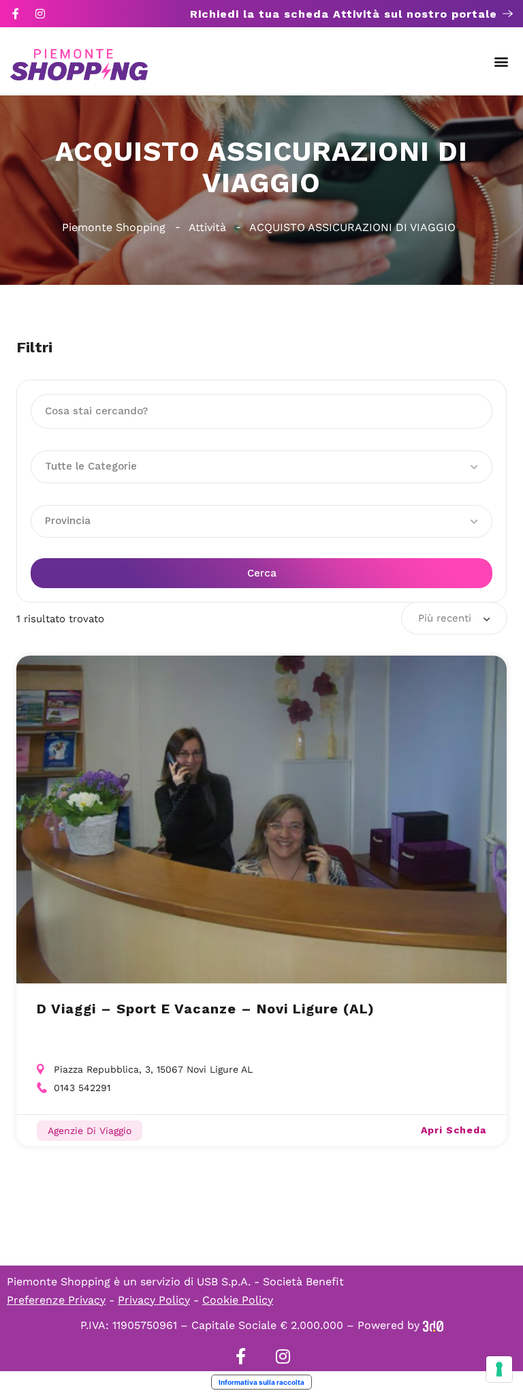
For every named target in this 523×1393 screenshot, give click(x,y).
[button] (501, 61)
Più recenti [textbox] (444, 618)
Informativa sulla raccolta (261, 1382)
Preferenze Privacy (56, 1300)
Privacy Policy (154, 1300)
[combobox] (454, 618)
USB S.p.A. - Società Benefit (270, 1281)
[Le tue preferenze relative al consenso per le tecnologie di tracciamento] (499, 1369)
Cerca (261, 573)
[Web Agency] (433, 1325)
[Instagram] (40, 13)
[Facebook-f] (15, 13)
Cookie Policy (237, 1300)
